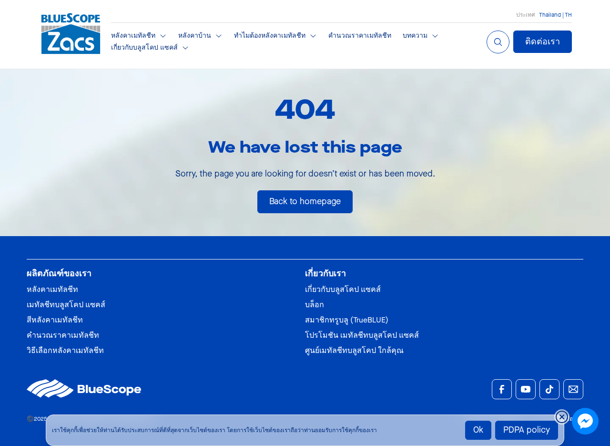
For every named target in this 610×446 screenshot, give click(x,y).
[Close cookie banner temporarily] (561, 417)
